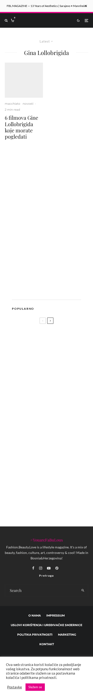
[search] (83, 590)
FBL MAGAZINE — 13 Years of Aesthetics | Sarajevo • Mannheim (47, 6)
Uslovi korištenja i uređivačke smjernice (46, 625)
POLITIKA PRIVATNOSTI (34, 634)
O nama (34, 615)
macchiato (12, 103)
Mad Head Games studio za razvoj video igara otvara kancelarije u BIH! (43, 383)
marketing (67, 634)
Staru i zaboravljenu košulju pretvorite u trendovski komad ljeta (54, 427)
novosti (28, 103)
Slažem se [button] (35, 687)
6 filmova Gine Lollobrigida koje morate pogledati (21, 127)
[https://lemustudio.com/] (48, 289)
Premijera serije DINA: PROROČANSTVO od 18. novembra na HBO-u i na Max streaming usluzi (55, 403)
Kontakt (46, 644)
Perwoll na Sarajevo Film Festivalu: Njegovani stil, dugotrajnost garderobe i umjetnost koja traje (52, 473)
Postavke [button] (14, 687)
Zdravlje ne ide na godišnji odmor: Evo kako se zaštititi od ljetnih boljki (56, 497)
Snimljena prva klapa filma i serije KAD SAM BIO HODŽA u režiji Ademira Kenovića (56, 450)
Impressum (55, 615)
